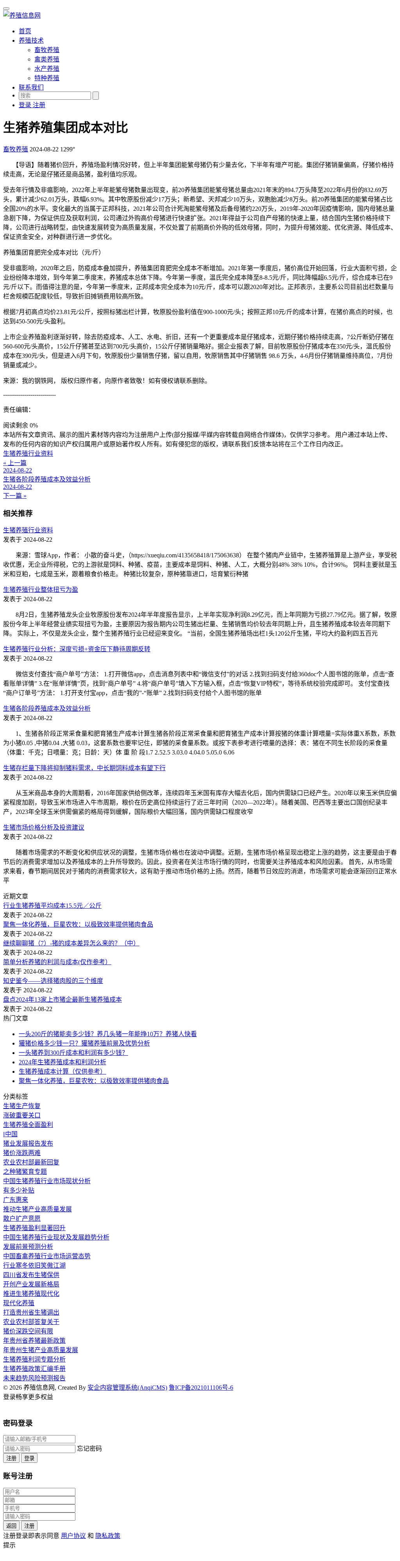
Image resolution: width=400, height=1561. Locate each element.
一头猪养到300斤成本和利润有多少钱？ (73, 1052)
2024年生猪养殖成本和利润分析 (62, 1062)
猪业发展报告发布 (28, 1143)
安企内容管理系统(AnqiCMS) (127, 1387)
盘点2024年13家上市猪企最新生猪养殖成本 (62, 999)
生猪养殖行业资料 (28, 530)
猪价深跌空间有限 (28, 1331)
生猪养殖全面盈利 (28, 1124)
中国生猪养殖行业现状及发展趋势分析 (56, 1237)
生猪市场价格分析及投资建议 (43, 827)
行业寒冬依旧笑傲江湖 (34, 1265)
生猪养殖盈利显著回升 (34, 1228)
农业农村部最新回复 (31, 1162)
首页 (25, 31)
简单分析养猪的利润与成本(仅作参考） (57, 962)
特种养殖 (46, 78)
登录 (29, 1458)
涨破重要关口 (22, 1115)
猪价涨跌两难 (22, 1153)
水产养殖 (46, 68)
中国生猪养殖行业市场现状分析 (47, 1181)
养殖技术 (31, 40)
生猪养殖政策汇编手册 (34, 1368)
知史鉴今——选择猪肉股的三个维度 (53, 980)
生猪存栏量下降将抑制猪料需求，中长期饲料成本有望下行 (84, 768)
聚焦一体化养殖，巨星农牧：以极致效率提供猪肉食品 (78, 924)
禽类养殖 (46, 59)
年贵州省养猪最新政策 (34, 1340)
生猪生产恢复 (22, 1106)
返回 (11, 1526)
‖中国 (10, 1134)
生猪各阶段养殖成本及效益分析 (47, 708)
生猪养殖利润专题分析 (34, 1359)
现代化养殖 (18, 1303)
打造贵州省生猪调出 (31, 1312)
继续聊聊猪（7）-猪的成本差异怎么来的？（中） (71, 943)
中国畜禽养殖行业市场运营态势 (47, 1256)
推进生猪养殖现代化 (31, 1293)
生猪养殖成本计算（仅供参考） (62, 1071)
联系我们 (31, 87)
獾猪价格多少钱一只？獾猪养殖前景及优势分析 (84, 1043)
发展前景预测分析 (28, 1246)
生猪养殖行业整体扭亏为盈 (40, 589)
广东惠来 (15, 1199)
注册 (11, 1458)
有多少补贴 (18, 1190)
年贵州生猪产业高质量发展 (40, 1350)
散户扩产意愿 (22, 1218)
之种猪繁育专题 (25, 1171)
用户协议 (73, 1535)
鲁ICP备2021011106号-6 (201, 1387)
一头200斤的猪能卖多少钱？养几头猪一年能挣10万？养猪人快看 (108, 1034)
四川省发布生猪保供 (31, 1275)
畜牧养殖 (46, 50)
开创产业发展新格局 (31, 1284)
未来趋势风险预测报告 (34, 1378)
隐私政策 (107, 1535)
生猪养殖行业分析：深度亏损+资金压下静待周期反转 (76, 649)
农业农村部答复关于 (31, 1321)
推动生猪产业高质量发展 (37, 1209)
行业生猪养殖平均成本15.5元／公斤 (52, 905)
